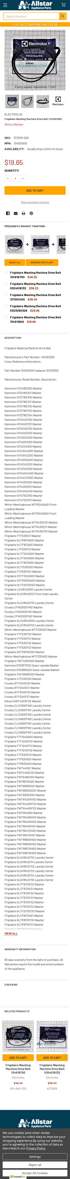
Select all (15, 262)
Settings (35, 1157)
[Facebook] (7, 213)
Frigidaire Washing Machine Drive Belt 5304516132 (52, 1068)
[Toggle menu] (5, 5)
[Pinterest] (31, 213)
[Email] (15, 213)
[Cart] (64, 5)
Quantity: (12, 170)
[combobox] (35, 16)
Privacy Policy (35, 1148)
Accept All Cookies (35, 1173)
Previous (5, 1056)
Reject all (35, 1165)
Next (65, 1056)
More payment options (35, 202)
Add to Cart (18, 1057)
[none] (35, 60)
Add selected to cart (42, 262)
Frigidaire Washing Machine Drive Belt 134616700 (18, 1068)
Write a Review (13, 124)
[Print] (23, 213)
